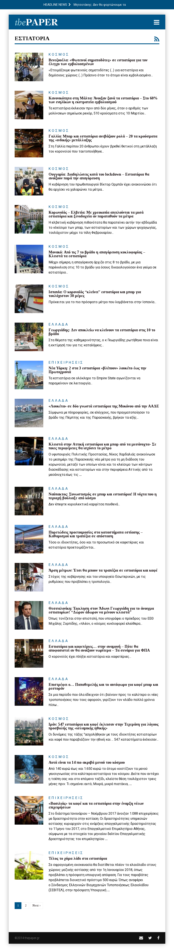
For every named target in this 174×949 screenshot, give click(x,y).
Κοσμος (59, 54)
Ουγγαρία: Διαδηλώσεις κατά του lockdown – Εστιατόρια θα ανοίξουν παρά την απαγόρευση (99, 176)
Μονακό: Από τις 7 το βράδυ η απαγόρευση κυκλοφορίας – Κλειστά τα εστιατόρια (97, 254)
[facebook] (158, 938)
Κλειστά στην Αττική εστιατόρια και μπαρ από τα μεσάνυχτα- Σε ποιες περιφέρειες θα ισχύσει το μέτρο (102, 446)
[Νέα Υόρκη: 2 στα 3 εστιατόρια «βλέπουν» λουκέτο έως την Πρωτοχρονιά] (29, 375)
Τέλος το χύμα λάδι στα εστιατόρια (78, 858)
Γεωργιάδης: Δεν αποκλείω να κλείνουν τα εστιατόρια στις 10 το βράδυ (102, 332)
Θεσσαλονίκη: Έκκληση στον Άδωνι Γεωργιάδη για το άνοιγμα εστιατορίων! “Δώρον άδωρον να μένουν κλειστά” (101, 610)
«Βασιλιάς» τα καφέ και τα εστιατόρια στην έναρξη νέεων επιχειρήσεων (96, 805)
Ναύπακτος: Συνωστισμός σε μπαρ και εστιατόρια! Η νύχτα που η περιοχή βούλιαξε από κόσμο (103, 496)
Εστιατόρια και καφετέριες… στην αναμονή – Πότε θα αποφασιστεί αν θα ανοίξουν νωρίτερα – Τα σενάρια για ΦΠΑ (99, 648)
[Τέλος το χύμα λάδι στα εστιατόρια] (29, 865)
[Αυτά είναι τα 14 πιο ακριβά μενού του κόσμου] (29, 769)
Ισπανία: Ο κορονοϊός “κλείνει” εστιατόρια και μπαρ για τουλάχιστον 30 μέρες (95, 294)
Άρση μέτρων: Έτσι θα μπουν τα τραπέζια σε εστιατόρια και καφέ (103, 570)
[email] (141, 938)
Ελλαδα (59, 324)
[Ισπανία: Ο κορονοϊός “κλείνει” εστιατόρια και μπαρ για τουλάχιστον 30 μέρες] (29, 299)
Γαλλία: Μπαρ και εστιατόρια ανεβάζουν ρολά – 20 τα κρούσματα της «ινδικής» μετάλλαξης (103, 138)
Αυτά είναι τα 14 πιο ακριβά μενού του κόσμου (87, 762)
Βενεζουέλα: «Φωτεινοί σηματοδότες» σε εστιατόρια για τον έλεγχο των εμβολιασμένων (98, 62)
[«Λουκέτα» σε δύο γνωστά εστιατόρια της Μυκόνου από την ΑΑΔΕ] (29, 413)
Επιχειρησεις (66, 362)
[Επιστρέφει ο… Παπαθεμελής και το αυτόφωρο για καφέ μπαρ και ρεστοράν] (29, 691)
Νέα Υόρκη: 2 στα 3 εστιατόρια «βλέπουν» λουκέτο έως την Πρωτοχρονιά (97, 370)
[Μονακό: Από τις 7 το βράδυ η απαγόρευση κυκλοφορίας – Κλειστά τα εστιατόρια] (29, 259)
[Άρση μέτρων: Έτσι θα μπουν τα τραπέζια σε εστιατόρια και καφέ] (29, 577)
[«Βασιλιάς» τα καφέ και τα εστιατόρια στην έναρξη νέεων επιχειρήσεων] (29, 810)
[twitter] (150, 938)
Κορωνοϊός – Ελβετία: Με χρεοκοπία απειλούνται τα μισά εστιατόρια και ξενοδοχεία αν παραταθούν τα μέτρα (96, 214)
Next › (36, 905)
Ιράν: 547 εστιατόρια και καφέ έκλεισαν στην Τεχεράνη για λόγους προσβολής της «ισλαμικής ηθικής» (104, 726)
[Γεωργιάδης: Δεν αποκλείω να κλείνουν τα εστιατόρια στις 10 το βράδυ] (29, 337)
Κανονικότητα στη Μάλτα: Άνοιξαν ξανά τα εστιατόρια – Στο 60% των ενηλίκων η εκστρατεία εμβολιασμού (103, 100)
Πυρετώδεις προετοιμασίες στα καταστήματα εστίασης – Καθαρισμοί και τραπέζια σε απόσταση (96, 534)
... (80, 474)
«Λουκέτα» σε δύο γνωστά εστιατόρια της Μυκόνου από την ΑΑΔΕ (104, 406)
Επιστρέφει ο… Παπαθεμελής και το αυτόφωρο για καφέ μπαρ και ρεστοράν (103, 686)
